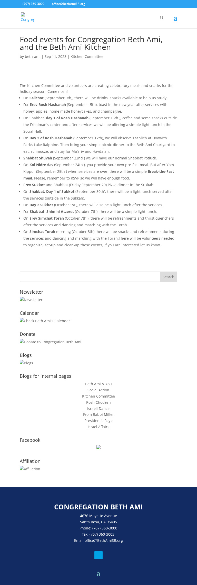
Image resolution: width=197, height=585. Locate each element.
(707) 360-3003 (102, 534)
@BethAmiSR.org (108, 540)
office (89, 540)
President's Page (98, 420)
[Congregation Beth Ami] (98, 447)
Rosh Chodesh (98, 402)
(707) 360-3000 (33, 4)
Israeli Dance (98, 408)
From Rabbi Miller (98, 414)
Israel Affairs (98, 426)
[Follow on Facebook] (98, 555)
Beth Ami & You (98, 383)
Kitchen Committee (87, 56)
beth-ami (33, 56)
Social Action (98, 390)
